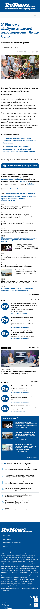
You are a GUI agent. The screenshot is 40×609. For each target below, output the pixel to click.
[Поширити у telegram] (37, 51)
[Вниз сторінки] (36, 605)
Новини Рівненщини (18, 189)
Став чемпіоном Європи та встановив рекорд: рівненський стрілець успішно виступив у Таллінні (19, 149)
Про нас (6, 536)
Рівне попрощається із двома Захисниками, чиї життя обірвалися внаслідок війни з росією (19, 239)
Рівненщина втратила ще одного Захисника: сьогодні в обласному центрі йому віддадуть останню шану (21, 469)
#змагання (30, 194)
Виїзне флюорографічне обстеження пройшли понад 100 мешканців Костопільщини (18, 231)
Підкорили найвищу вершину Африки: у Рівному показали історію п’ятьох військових (19, 282)
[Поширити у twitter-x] (29, 51)
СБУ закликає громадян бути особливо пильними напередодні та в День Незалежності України (18, 502)
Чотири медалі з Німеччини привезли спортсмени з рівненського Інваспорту (19, 140)
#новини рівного (28, 196)
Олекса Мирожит (21, 43)
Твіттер (23, 181)
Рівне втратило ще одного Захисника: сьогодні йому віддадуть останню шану (19, 482)
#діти (22, 194)
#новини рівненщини (10, 196)
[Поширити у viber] (33, 51)
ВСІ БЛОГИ (35, 381)
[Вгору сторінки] (36, 600)
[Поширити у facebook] (25, 51)
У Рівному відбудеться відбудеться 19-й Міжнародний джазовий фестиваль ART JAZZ (26, 246)
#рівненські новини (16, 199)
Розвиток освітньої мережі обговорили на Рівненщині (17, 224)
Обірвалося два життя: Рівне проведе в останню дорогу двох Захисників (17, 289)
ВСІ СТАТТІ (35, 299)
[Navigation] (35, 15)
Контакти (7, 539)
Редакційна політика (12, 543)
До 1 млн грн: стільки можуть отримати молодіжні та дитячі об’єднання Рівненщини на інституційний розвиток (19, 216)
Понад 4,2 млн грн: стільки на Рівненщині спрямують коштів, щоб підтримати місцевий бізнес (18, 257)
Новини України (18, 412)
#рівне (4, 199)
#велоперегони (12, 194)
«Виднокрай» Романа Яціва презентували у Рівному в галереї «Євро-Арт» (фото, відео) (20, 476)
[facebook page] (34, 597)
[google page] (31, 597)
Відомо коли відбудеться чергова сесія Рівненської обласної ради (16, 207)
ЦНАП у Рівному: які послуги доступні (18, 509)
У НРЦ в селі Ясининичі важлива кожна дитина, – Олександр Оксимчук (18, 372)
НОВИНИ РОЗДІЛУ (32, 457)
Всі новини (34, 294)
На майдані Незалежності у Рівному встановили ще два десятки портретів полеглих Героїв (25, 272)
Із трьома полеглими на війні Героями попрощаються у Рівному (18, 495)
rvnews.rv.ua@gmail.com (11, 179)
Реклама (7, 546)
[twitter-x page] (37, 597)
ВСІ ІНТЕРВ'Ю (34, 347)
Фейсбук (30, 184)
